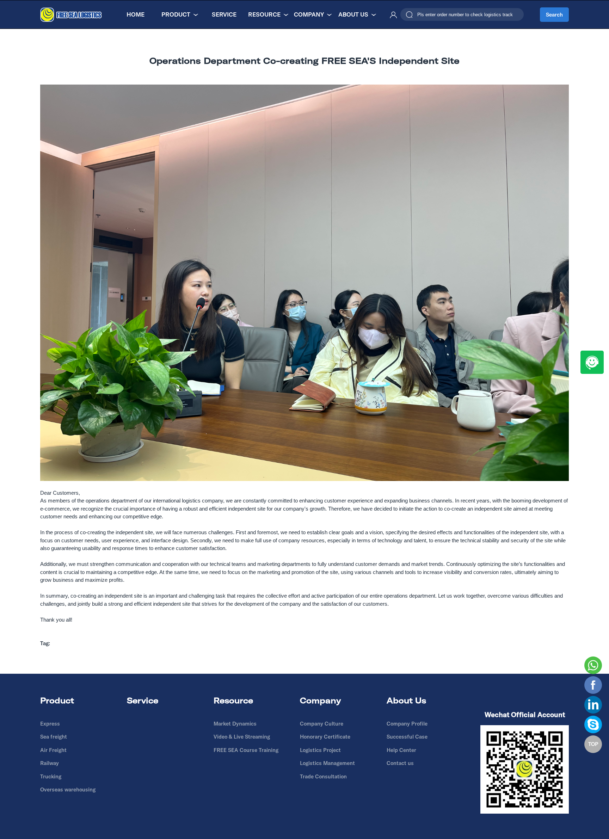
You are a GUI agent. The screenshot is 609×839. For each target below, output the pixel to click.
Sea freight (53, 736)
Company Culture (321, 723)
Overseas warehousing (68, 789)
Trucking (50, 776)
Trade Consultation (323, 776)
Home (135, 14)
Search (554, 14)
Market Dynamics (235, 723)
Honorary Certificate (325, 736)
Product (175, 14)
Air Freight (53, 750)
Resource (264, 14)
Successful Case (407, 736)
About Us (353, 14)
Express (50, 723)
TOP (593, 744)
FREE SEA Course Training (246, 750)
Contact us (400, 763)
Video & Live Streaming (242, 736)
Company (309, 14)
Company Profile (407, 723)
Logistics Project (320, 750)
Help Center (401, 750)
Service (224, 14)
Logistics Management (327, 763)
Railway (49, 763)
